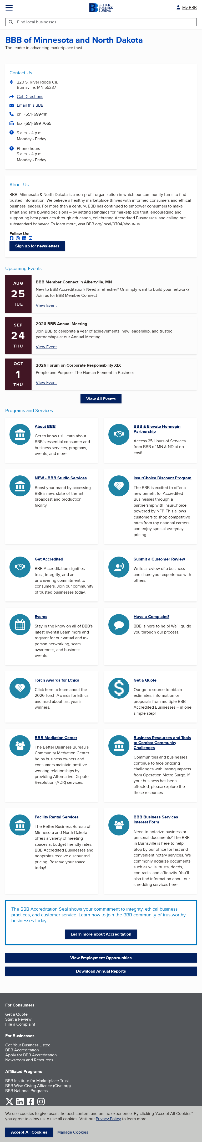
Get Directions (30, 96)
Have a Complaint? (151, 617)
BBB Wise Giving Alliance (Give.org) (38, 1086)
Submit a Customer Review (159, 559)
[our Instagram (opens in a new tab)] (18, 239)
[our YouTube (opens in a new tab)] (30, 239)
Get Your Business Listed (27, 1045)
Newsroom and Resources (29, 1060)
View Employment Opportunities (101, 958)
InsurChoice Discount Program (162, 478)
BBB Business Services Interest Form (156, 819)
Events (41, 617)
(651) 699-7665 (37, 123)
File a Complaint (20, 1024)
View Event (46, 305)
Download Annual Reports (101, 971)
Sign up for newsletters (37, 246)
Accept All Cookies (29, 1132)
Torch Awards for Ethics (57, 680)
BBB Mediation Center (56, 738)
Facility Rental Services (57, 817)
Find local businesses (36, 22)
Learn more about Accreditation (101, 934)
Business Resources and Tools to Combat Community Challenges (162, 743)
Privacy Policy (108, 1119)
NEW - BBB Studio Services (61, 478)
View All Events (101, 399)
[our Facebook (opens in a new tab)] (11, 239)
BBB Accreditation (22, 1050)
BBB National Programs (26, 1091)
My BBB (189, 7)
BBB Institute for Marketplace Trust (37, 1081)
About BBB (45, 426)
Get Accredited (49, 559)
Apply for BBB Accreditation (31, 1055)
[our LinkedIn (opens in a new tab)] (24, 239)
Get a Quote (145, 680)
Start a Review (18, 1019)
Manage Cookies (72, 1132)
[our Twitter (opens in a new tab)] (9, 1104)
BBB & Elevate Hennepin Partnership (157, 428)
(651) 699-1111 (35, 114)
